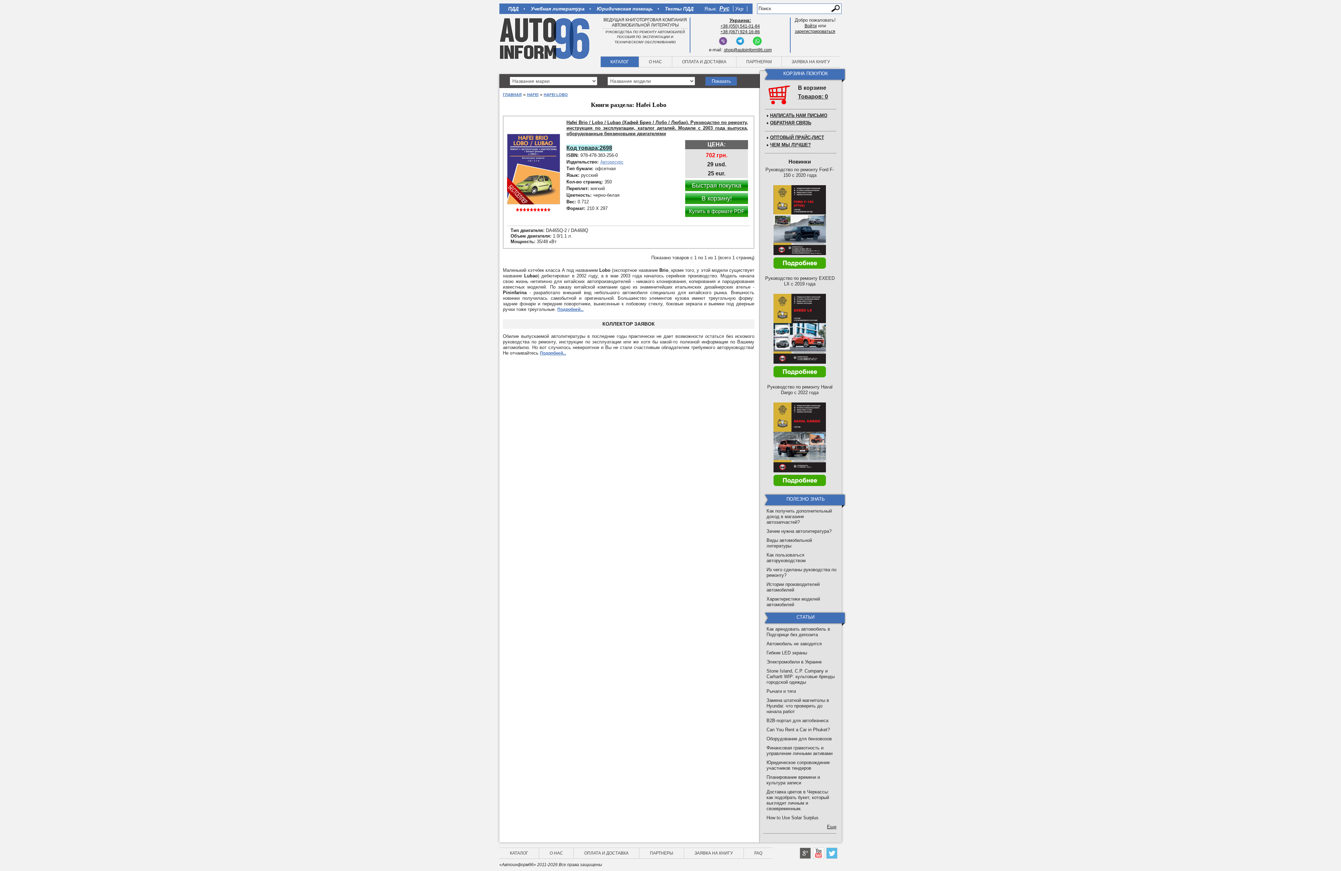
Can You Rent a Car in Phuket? (798, 729)
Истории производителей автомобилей (793, 587)
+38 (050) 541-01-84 (740, 26)
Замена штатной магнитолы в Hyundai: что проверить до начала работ (798, 706)
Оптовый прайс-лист (797, 137)
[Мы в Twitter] (831, 853)
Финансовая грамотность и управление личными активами (800, 750)
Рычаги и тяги (781, 691)
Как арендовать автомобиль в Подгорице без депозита (798, 631)
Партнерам (759, 61)
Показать (721, 81)
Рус (724, 9)
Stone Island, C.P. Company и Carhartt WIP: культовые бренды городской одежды (801, 676)
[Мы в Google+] (805, 853)
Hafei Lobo (556, 95)
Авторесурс (611, 162)
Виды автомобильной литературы (789, 543)
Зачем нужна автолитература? (799, 531)
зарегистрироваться (815, 31)
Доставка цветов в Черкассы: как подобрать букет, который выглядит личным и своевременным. (798, 800)
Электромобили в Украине (794, 662)
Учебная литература (558, 9)
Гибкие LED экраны (787, 652)
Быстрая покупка (716, 185)
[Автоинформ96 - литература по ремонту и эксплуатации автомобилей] (545, 38)
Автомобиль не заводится (794, 643)
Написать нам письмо (798, 115)
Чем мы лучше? (790, 144)
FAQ (758, 853)
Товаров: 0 (813, 97)
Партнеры (661, 853)
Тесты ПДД (679, 9)
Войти (811, 25)
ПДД (513, 9)
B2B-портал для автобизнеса (797, 720)
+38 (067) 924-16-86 (740, 31)
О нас (655, 61)
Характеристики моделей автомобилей (793, 601)
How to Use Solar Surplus (793, 817)
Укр (739, 9)
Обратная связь (790, 122)
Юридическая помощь (625, 9)
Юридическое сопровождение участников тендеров (798, 765)
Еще (831, 826)
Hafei (532, 95)
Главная (512, 95)
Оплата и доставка (704, 61)
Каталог (619, 61)
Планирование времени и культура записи (793, 780)
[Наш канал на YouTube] (818, 853)
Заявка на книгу (811, 61)
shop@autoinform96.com (748, 50)
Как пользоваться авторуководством (786, 557)
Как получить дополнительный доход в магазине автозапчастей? (799, 516)
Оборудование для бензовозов (799, 738)
